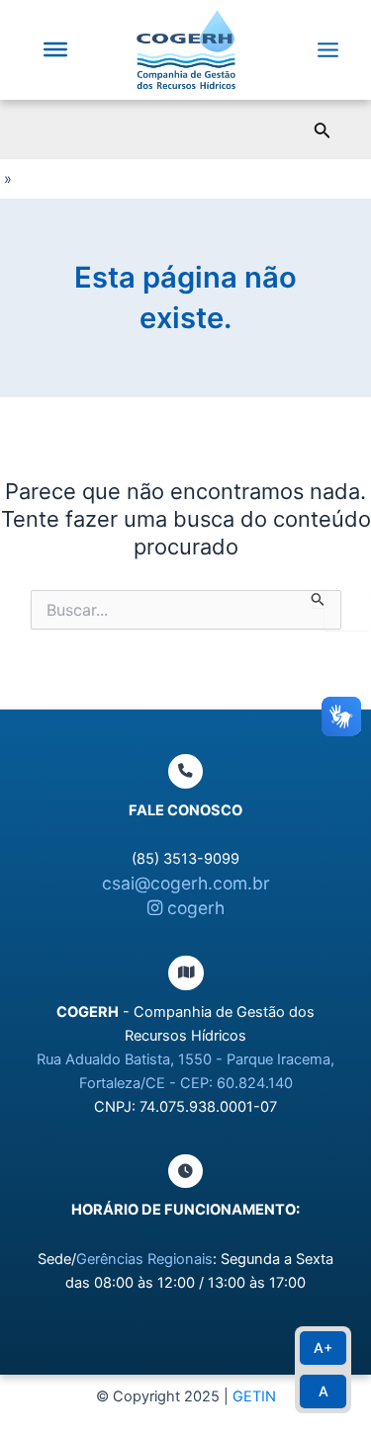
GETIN (254, 1396)
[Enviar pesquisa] (318, 599)
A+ (323, 1347)
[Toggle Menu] (55, 49)
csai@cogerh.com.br (186, 883)
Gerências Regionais (144, 1259)
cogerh (193, 907)
